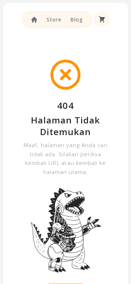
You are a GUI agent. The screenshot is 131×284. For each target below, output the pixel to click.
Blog (76, 19)
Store (54, 19)
